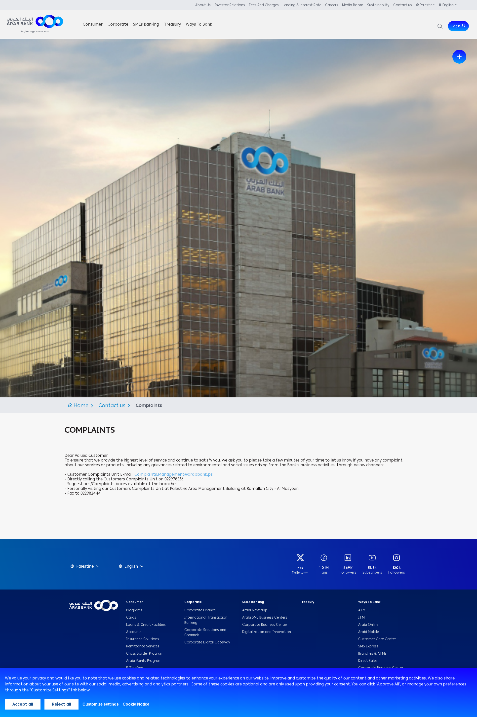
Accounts (134, 632)
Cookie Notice (136, 704)
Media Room (352, 5)
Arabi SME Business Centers (264, 617)
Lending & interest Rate (302, 5)
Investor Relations (230, 5)
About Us (203, 5)
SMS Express (368, 646)
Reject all (61, 704)
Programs (134, 610)
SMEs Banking (253, 602)
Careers (331, 5)
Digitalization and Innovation (266, 632)
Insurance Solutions (142, 639)
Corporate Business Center (264, 625)
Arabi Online (368, 625)
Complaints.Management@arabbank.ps (173, 474)
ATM (361, 610)
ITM (361, 617)
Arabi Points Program (143, 661)
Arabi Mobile (368, 632)
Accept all (22, 704)
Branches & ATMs (372, 653)
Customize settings (100, 704)
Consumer (134, 602)
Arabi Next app (254, 610)
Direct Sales (367, 661)
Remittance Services (142, 646)
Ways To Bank (369, 602)
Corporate (193, 602)
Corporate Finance (200, 610)
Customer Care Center (377, 639)
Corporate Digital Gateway (207, 642)
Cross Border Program (145, 653)
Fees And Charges (264, 5)
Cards (131, 617)
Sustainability (378, 5)
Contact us (402, 5)
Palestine (427, 5)
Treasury (307, 602)
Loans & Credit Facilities (146, 625)
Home (81, 405)
